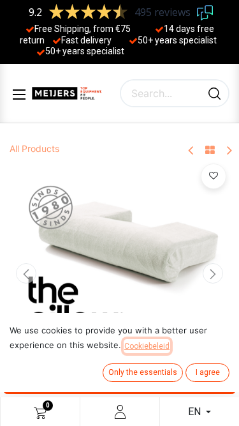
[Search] (214, 93)
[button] (26, 273)
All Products (34, 148)
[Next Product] (228, 151)
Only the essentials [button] (142, 372)
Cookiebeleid (147, 346)
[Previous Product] (191, 151)
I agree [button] (208, 372)
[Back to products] (210, 150)
